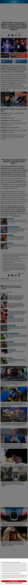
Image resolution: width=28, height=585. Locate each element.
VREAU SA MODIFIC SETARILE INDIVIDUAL (14, 583)
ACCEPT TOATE (14, 581)
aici (9, 569)
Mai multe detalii (24, 565)
